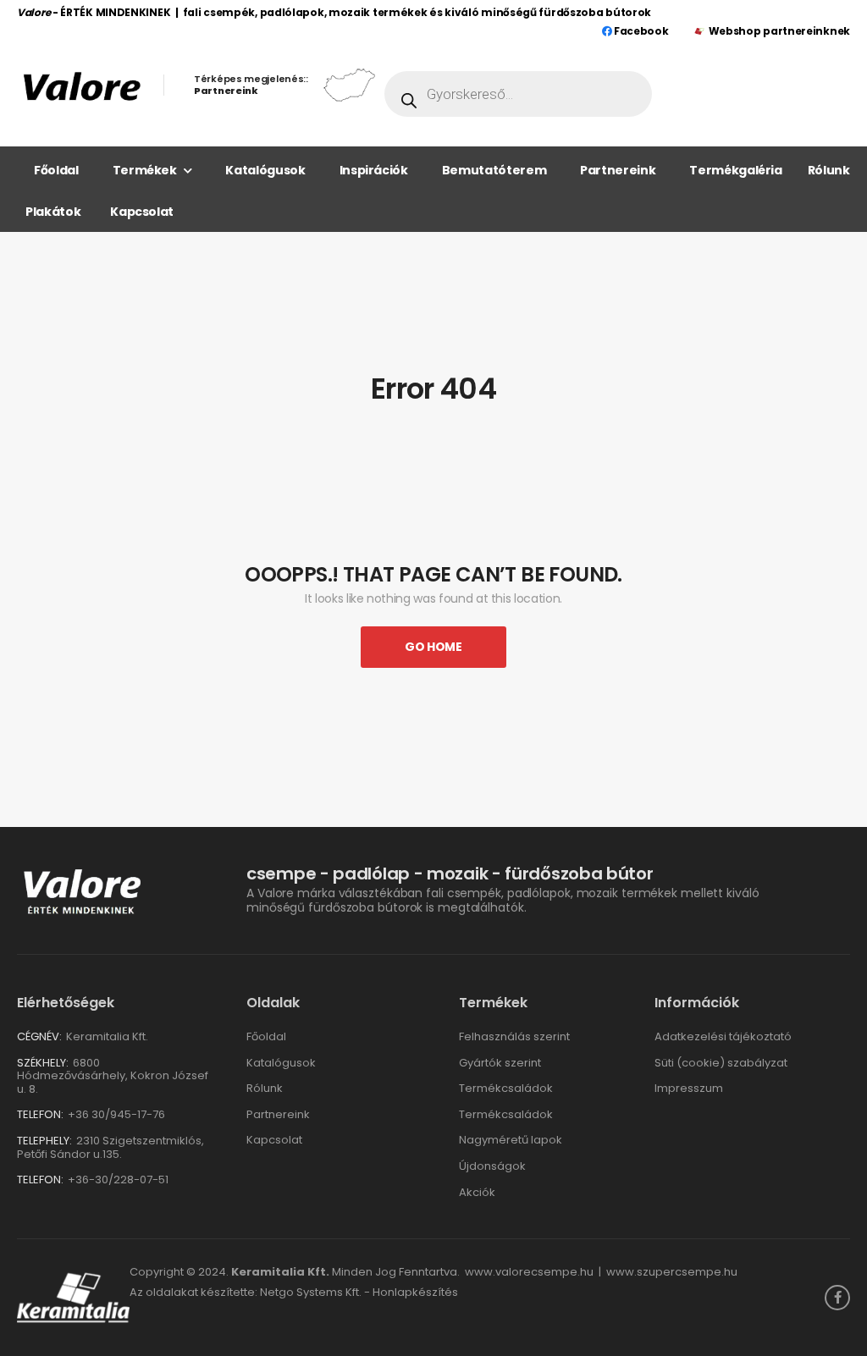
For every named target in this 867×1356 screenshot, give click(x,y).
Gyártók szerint (500, 1063)
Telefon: (40, 1114)
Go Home (433, 646)
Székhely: (43, 1063)
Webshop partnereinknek (779, 31)
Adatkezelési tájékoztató (723, 1036)
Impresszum (688, 1088)
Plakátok (52, 211)
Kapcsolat (142, 211)
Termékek (145, 170)
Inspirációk (374, 170)
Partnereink (617, 170)
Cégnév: (39, 1036)
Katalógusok (265, 170)
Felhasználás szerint (514, 1036)
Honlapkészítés (415, 1292)
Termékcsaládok (506, 1088)
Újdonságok (492, 1166)
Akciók (477, 1192)
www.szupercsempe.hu (671, 1272)
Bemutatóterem (494, 170)
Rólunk (829, 170)
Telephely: (44, 1141)
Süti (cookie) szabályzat (720, 1063)
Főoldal (56, 170)
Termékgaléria (735, 170)
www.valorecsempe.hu (529, 1272)
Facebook (639, 31)
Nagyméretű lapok (510, 1140)
